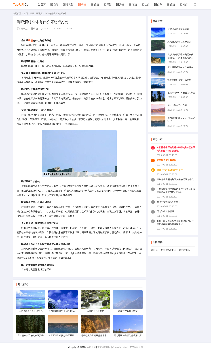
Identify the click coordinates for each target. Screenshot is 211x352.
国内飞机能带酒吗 (165, 211)
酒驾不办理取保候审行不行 (170, 170)
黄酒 (96, 4)
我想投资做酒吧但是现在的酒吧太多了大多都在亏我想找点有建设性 (180, 57)
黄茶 (172, 4)
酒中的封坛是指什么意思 (179, 80)
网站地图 (91, 347)
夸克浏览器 (184, 250)
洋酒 (121, 4)
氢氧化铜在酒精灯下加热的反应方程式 (175, 179)
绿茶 (134, 4)
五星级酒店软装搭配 (166, 160)
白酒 (55, 4)
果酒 (109, 4)
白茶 (159, 4)
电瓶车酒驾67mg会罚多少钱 (181, 92)
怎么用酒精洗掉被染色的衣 (180, 67)
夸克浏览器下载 (168, 250)
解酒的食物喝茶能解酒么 (169, 202)
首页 (43, 4)
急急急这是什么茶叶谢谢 (179, 42)
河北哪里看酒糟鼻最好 (178, 29)
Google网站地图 (120, 347)
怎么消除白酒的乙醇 (177, 105)
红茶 (147, 4)
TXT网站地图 (136, 347)
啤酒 (83, 4)
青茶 (185, 4)
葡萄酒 (70, 4)
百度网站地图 (103, 347)
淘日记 (154, 250)
